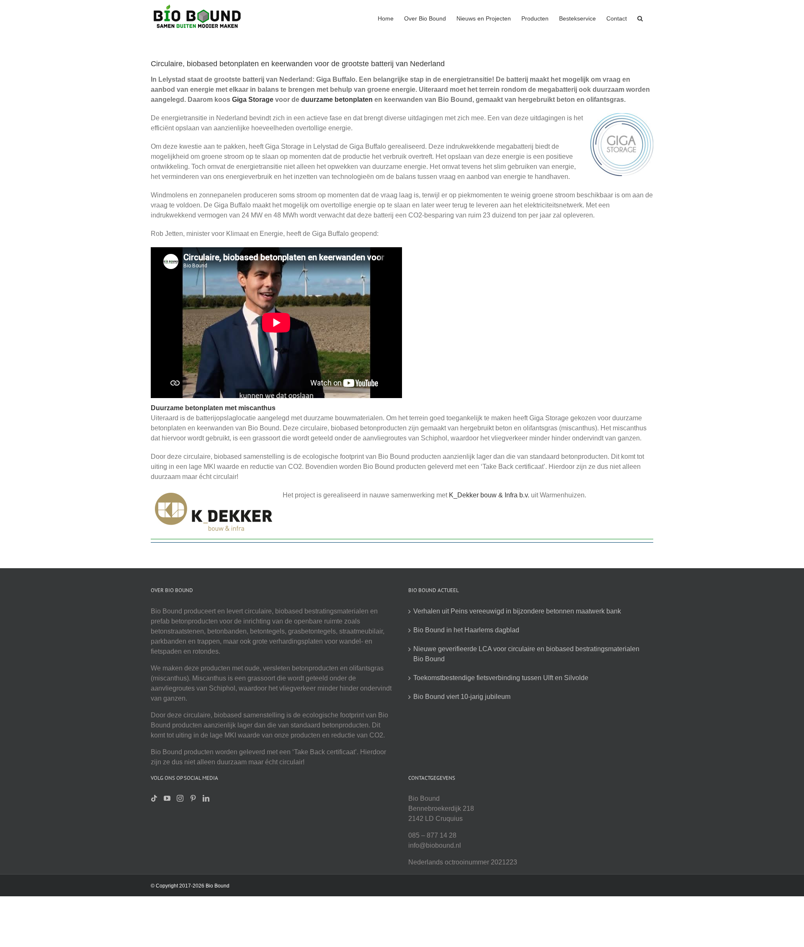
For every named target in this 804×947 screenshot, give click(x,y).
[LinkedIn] (206, 798)
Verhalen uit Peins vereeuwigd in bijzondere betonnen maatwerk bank (517, 611)
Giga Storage (252, 99)
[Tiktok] (154, 798)
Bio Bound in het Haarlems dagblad (466, 630)
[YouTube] (167, 798)
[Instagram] (180, 798)
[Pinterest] (193, 798)
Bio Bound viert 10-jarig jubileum (461, 696)
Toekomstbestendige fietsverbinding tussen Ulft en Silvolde (500, 677)
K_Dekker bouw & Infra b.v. (489, 495)
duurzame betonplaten (337, 99)
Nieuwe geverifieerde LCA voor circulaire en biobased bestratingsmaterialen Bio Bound (526, 653)
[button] (640, 17)
